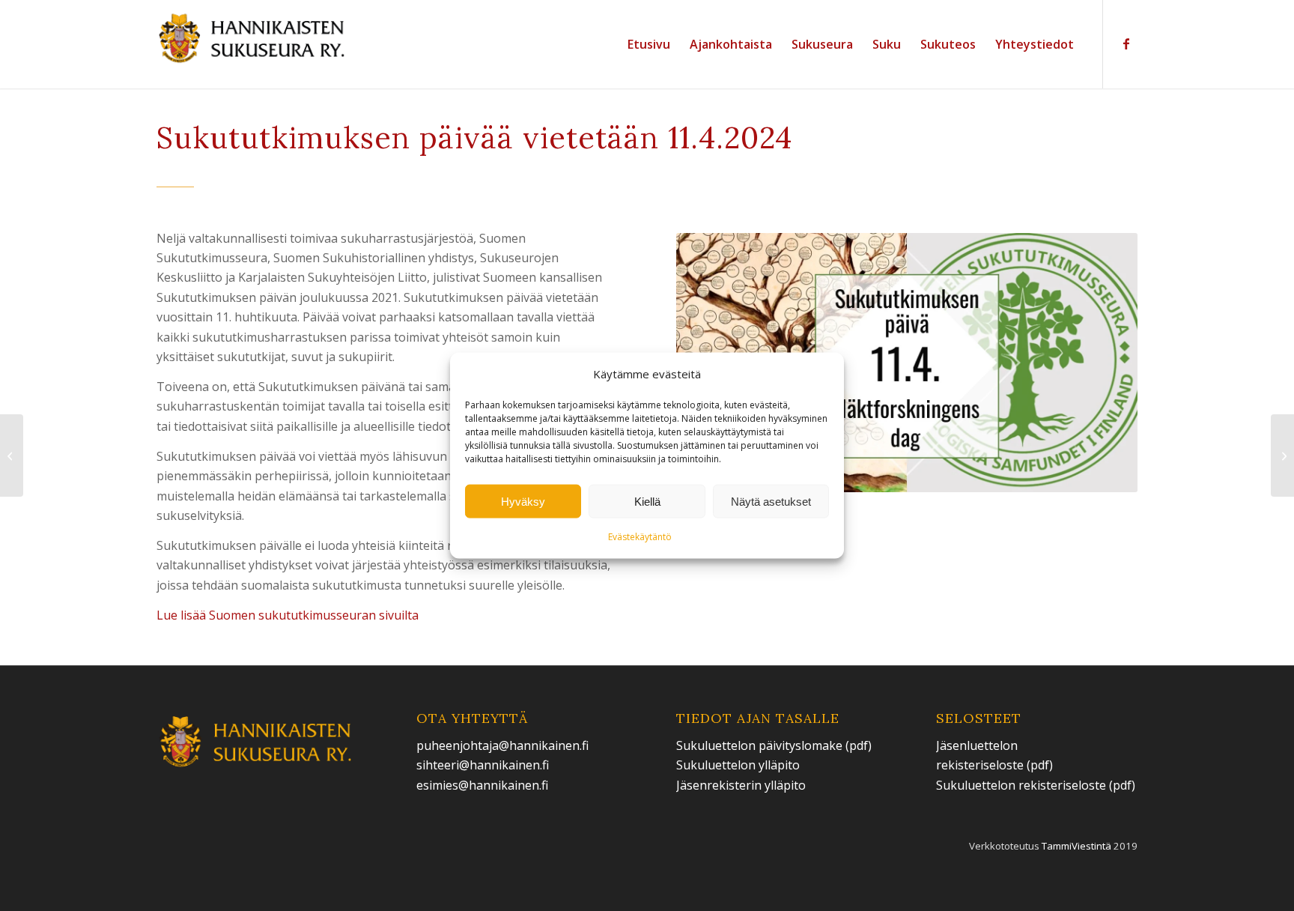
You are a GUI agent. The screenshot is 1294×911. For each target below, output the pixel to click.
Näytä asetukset (771, 501)
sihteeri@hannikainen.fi (482, 765)
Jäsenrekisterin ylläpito (741, 785)
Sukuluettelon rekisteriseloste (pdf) (1035, 785)
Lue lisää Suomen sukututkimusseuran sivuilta (288, 615)
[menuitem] (649, 44)
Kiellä (647, 501)
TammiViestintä (1076, 846)
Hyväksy (523, 501)
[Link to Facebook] (1126, 43)
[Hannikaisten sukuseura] (253, 44)
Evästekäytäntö (640, 536)
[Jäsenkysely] (11, 455)
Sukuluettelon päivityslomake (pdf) (774, 745)
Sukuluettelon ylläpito (739, 765)
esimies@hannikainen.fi (482, 785)
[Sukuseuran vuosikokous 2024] (1282, 455)
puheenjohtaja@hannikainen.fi (502, 745)
